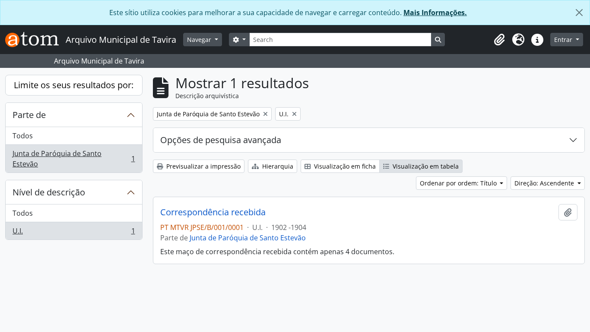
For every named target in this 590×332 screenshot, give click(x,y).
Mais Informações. (435, 12)
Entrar (564, 39)
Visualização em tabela (425, 166)
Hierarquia (276, 166)
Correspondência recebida (213, 212)
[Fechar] (579, 12)
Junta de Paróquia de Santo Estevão (73, 159)
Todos (23, 135)
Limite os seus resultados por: (73, 85)
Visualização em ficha (344, 166)
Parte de (29, 115)
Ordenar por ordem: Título (459, 183)
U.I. (73, 232)
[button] (499, 39)
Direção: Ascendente (545, 183)
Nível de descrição (49, 192)
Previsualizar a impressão (203, 166)
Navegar (200, 39)
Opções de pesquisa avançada (220, 140)
